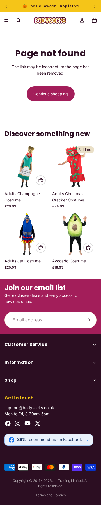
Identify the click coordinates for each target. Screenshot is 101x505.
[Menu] (6, 20)
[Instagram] (17, 423)
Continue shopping (50, 93)
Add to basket (45, 180)
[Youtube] (27, 423)
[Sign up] (88, 320)
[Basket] (94, 20)
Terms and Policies (51, 495)
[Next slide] (95, 6)
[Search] (18, 20)
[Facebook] (7, 423)
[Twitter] (37, 423)
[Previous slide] (6, 6)
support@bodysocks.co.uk (29, 407)
